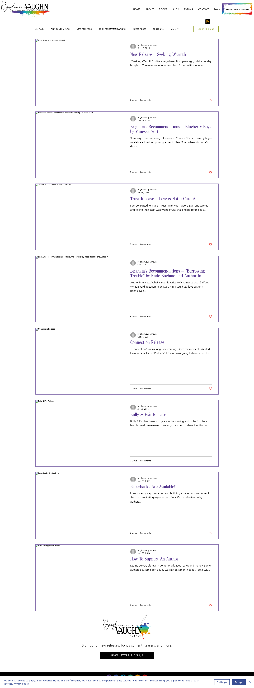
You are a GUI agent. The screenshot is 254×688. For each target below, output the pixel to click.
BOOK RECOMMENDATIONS (112, 29)
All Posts (39, 29)
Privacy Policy (21, 683)
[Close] (250, 682)
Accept (239, 682)
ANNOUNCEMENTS (60, 29)
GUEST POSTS (139, 29)
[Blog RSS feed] (207, 21)
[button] (188, 9)
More (173, 29)
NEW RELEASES (84, 29)
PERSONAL (158, 29)
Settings (222, 682)
